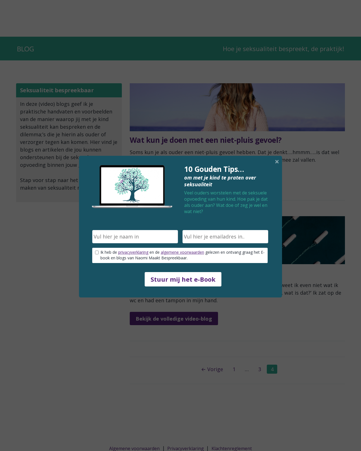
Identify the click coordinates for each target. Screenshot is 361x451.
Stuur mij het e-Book (183, 279)
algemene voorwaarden (182, 252)
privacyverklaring (133, 252)
